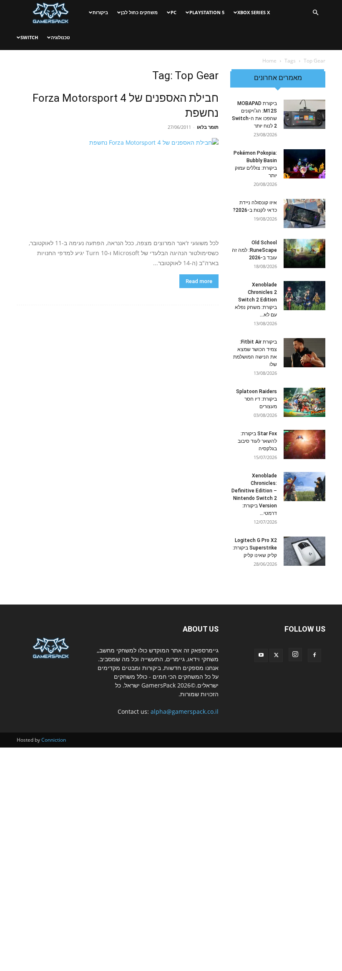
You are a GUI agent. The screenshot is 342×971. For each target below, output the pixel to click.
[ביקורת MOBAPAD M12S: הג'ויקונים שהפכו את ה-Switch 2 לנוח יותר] (304, 114)
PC (173, 12)
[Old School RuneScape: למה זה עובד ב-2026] (304, 253)
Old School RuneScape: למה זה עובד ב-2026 (254, 250)
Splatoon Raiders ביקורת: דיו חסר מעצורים (256, 399)
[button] (315, 13)
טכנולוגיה (60, 37)
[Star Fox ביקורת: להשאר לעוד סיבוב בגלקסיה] (304, 444)
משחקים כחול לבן (139, 12)
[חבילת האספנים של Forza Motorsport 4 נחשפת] (118, 185)
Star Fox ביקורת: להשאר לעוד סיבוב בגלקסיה (257, 441)
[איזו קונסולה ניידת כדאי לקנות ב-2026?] (304, 213)
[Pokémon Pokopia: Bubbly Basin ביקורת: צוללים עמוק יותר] (304, 163)
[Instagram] (295, 654)
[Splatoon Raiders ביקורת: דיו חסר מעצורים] (304, 402)
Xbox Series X (253, 12)
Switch (29, 37)
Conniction (53, 739)
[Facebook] (314, 655)
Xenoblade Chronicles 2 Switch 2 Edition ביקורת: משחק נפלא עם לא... (256, 300)
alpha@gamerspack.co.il (185, 711)
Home (269, 60)
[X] (276, 655)
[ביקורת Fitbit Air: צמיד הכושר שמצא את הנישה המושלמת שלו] (304, 352)
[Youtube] (261, 655)
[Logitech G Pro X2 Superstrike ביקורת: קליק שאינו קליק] (304, 551)
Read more (199, 281)
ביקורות (100, 12)
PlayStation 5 (206, 12)
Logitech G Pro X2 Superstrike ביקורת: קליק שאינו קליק (255, 547)
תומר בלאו (208, 127)
